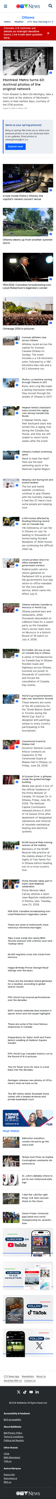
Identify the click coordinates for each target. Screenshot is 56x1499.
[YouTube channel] (31, 1392)
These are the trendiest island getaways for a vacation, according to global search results (30, 984)
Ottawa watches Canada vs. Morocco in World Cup (37, 606)
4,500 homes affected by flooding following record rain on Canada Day (35, 521)
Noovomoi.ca (10, 1478)
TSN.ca (7, 1461)
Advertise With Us (13, 1380)
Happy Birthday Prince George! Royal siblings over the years (28, 969)
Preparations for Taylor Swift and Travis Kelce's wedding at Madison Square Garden (29, 1040)
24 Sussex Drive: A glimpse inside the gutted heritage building (36, 779)
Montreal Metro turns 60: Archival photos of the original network (23, 84)
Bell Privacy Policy (13, 1432)
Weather (19, 22)
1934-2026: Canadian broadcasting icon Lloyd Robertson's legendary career (27, 286)
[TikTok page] (25, 1392)
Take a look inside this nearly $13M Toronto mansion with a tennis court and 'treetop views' (30, 941)
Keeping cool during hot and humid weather (37, 481)
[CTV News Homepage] (28, 6)
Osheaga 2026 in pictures (18, 328)
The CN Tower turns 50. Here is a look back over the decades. (28, 1068)
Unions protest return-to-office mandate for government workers (35, 563)
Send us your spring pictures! (23, 125)
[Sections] (5, 6)
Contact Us (30, 1380)
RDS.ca (7, 1482)
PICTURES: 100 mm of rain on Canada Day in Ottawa (36, 651)
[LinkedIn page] (37, 1392)
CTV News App (11, 1376)
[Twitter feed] (19, 1392)
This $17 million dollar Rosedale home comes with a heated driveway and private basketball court (28, 1097)
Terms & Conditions (13, 1436)
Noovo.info (9, 1474)
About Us (41, 1376)
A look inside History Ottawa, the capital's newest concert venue (23, 197)
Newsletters (28, 1376)
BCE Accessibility (12, 1419)
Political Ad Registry (14, 1440)
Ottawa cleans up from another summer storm (28, 241)
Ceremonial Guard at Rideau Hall (33, 742)
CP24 (6, 1453)
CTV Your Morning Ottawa (41, 22)
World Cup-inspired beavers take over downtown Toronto (37, 697)
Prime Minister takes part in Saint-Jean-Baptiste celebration (37, 884)
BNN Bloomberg (12, 1457)
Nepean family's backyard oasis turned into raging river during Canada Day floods (36, 411)
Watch (7, 22)
